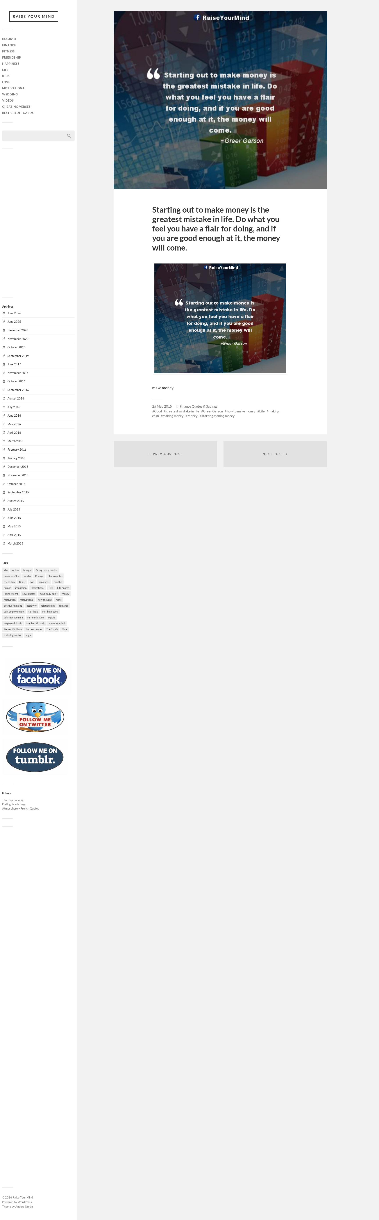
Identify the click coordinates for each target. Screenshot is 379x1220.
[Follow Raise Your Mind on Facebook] (38, 693)
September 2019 (18, 356)
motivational (27, 599)
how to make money (241, 411)
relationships (48, 605)
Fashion (9, 39)
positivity (32, 605)
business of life (12, 576)
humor (7, 587)
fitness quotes (55, 576)
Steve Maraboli (57, 623)
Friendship (11, 57)
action (15, 570)
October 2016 (16, 381)
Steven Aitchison (13, 629)
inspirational (37, 587)
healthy (58, 581)
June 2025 (14, 321)
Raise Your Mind (34, 16)
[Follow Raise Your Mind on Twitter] (35, 734)
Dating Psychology (14, 804)
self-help (33, 611)
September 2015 (18, 492)
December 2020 (17, 330)
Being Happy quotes (46, 570)
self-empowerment (14, 611)
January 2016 (16, 458)
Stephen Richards (35, 623)
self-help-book (50, 611)
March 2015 (15, 543)
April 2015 (14, 535)
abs (6, 570)
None (59, 599)
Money (65, 593)
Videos (8, 100)
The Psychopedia (12, 800)
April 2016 (14, 432)
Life (5, 70)
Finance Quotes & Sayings (198, 406)
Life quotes (63, 587)
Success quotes (34, 629)
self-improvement (13, 617)
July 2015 (13, 509)
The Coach (52, 629)
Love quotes (28, 593)
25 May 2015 (162, 406)
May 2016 (14, 424)
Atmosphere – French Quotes (20, 808)
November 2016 (18, 372)
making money (173, 416)
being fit (27, 570)
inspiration (21, 587)
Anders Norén (24, 1206)
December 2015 (17, 466)
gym (32, 581)
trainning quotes (12, 635)
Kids (6, 76)
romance (63, 605)
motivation (10, 599)
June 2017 (14, 364)
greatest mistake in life (182, 411)
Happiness (11, 63)
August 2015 (15, 501)
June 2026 (14, 313)
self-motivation (35, 617)
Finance (9, 45)
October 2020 (16, 347)
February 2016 (17, 449)
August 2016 (15, 398)
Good (158, 411)
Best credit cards (18, 113)
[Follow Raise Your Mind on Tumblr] (35, 774)
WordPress (25, 1202)
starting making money (218, 416)
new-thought (45, 599)
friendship (9, 581)
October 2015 (16, 483)
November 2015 (18, 475)
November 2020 (18, 338)
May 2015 (14, 526)
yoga (28, 635)
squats (51, 617)
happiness (44, 581)
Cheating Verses (16, 106)
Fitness (8, 51)
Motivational (14, 88)
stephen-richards (13, 623)
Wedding (10, 94)
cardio (27, 576)
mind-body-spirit (48, 593)
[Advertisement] (38, 222)
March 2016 (15, 441)
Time (64, 629)
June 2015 (14, 518)
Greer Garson (213, 411)
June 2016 (14, 415)
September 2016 (18, 390)
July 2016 (13, 407)
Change (39, 576)
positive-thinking (13, 605)
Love (6, 82)
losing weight (11, 593)
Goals (22, 581)
